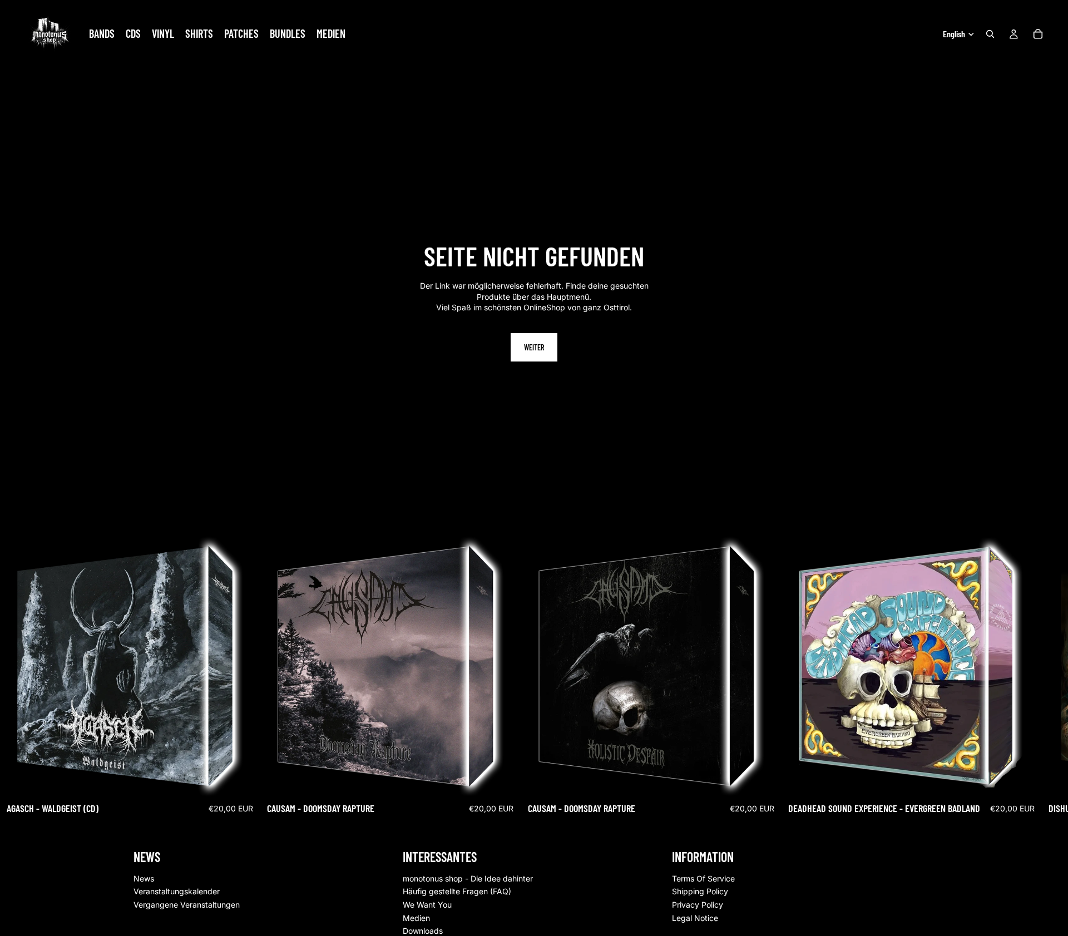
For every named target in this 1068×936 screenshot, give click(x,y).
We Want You (427, 904)
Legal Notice (695, 917)
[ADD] (243, 779)
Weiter (534, 347)
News (144, 878)
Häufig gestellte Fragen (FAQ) (457, 891)
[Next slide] (922, 679)
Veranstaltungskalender (177, 891)
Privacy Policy (697, 904)
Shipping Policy (700, 891)
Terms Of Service (703, 878)
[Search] (990, 34)
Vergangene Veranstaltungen (187, 904)
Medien (416, 917)
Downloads (423, 930)
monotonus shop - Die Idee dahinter (468, 878)
